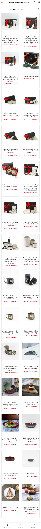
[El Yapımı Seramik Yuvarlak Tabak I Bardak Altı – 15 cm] (10, 387)
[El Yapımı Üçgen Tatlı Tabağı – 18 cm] (30, 387)
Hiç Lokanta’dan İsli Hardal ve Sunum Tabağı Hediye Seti (10, 115)
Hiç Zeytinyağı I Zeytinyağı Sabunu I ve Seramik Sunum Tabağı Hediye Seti (10, 78)
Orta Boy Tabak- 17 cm (10, 508)
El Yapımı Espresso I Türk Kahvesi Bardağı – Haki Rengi (10, 332)
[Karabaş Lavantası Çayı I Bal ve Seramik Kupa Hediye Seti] (10, 207)
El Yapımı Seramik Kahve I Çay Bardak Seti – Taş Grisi (31, 297)
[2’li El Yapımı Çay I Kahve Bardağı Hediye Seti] (10, 169)
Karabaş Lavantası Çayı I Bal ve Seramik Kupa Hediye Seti (10, 224)
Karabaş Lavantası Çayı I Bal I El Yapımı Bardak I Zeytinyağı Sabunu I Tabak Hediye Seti (31, 187)
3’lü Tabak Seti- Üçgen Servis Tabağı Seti (30, 367)
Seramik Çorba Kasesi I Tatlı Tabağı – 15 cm (10, 474)
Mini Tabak (30, 474)
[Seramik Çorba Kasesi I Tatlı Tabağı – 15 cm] (10, 458)
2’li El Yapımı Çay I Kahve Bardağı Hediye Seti (10, 185)
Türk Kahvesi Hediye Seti (31, 76)
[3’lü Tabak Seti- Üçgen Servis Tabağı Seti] (30, 351)
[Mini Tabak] (30, 458)
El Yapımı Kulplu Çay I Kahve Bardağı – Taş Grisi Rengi (10, 297)
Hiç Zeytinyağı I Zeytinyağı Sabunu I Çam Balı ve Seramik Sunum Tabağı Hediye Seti (30, 40)
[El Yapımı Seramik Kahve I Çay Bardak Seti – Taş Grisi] (30, 280)
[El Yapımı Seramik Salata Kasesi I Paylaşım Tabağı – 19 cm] (30, 423)
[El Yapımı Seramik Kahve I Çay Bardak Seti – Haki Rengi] (10, 351)
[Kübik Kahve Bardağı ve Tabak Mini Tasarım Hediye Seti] (10, 134)
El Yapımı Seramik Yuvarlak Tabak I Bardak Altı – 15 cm (10, 404)
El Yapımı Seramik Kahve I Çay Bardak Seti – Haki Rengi (10, 368)
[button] (38, 2)
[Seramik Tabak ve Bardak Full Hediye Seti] (30, 207)
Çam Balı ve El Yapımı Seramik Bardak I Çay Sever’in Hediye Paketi (31, 115)
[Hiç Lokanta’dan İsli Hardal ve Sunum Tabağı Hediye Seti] (10, 98)
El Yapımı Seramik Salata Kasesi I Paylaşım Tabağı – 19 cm (31, 439)
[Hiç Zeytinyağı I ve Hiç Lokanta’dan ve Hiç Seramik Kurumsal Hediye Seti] (10, 242)
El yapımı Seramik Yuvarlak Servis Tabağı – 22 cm (10, 439)
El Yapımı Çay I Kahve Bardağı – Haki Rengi (31, 332)
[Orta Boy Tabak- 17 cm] (10, 492)
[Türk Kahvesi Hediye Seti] (30, 61)
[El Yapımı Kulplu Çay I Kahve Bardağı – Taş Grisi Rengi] (10, 280)
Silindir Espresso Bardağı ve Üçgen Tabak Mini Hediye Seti (31, 150)
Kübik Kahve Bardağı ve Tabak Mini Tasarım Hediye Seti (10, 150)
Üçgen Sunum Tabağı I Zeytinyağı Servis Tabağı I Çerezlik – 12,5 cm (31, 509)
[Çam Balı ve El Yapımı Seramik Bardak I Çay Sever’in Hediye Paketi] (30, 98)
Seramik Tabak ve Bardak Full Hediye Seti (30, 223)
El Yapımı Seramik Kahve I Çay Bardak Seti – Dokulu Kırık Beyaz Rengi (31, 259)
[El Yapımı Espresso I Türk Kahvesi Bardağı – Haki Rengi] (10, 316)
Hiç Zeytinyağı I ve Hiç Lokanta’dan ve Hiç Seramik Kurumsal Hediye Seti (10, 260)
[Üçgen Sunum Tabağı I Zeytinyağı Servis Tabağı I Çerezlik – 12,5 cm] (30, 492)
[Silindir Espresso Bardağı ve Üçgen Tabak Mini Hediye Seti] (30, 134)
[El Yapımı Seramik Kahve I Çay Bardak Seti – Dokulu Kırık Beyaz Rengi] (30, 242)
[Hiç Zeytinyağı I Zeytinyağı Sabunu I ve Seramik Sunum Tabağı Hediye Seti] (10, 61)
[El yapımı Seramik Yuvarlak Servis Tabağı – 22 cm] (10, 423)
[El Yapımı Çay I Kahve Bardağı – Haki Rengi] (30, 316)
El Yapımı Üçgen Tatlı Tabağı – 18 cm (31, 403)
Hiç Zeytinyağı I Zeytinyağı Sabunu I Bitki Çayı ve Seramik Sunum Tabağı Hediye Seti (10, 39)
